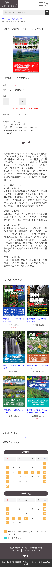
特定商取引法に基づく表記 (18, 548)
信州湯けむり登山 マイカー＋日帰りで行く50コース (38, 411)
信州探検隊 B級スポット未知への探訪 (37, 320)
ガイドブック (20, 19)
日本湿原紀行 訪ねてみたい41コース (13, 411)
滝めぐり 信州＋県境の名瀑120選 (13, 366)
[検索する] (47, 12)
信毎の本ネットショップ (9, 4)
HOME (4, 19)
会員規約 (26, 550)
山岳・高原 (11, 19)
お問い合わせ (36, 550)
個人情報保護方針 (36, 548)
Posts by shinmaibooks (26, 437)
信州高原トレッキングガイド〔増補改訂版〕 (13, 320)
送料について (15, 550)
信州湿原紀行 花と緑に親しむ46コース (38, 366)
